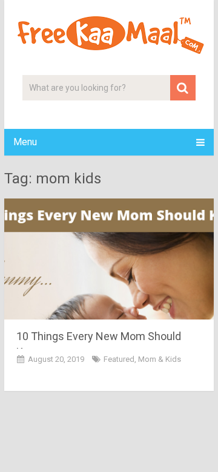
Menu (25, 142)
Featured (119, 359)
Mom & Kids (159, 359)
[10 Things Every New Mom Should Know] (109, 259)
